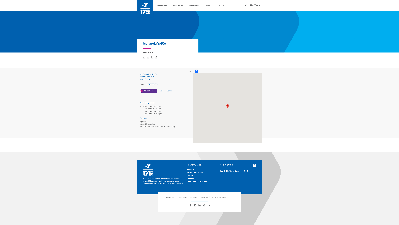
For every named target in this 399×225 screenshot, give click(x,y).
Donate (169, 91)
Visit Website (149, 91)
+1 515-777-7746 (152, 84)
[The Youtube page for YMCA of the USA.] (209, 205)
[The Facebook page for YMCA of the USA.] (190, 205)
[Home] (148, 170)
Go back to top (254, 165)
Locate (196, 71)
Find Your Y (255, 5)
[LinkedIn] (199, 205)
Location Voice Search (244, 171)
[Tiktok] (204, 205)
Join (161, 91)
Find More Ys (190, 71)
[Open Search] (246, 5)
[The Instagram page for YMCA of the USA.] (195, 205)
